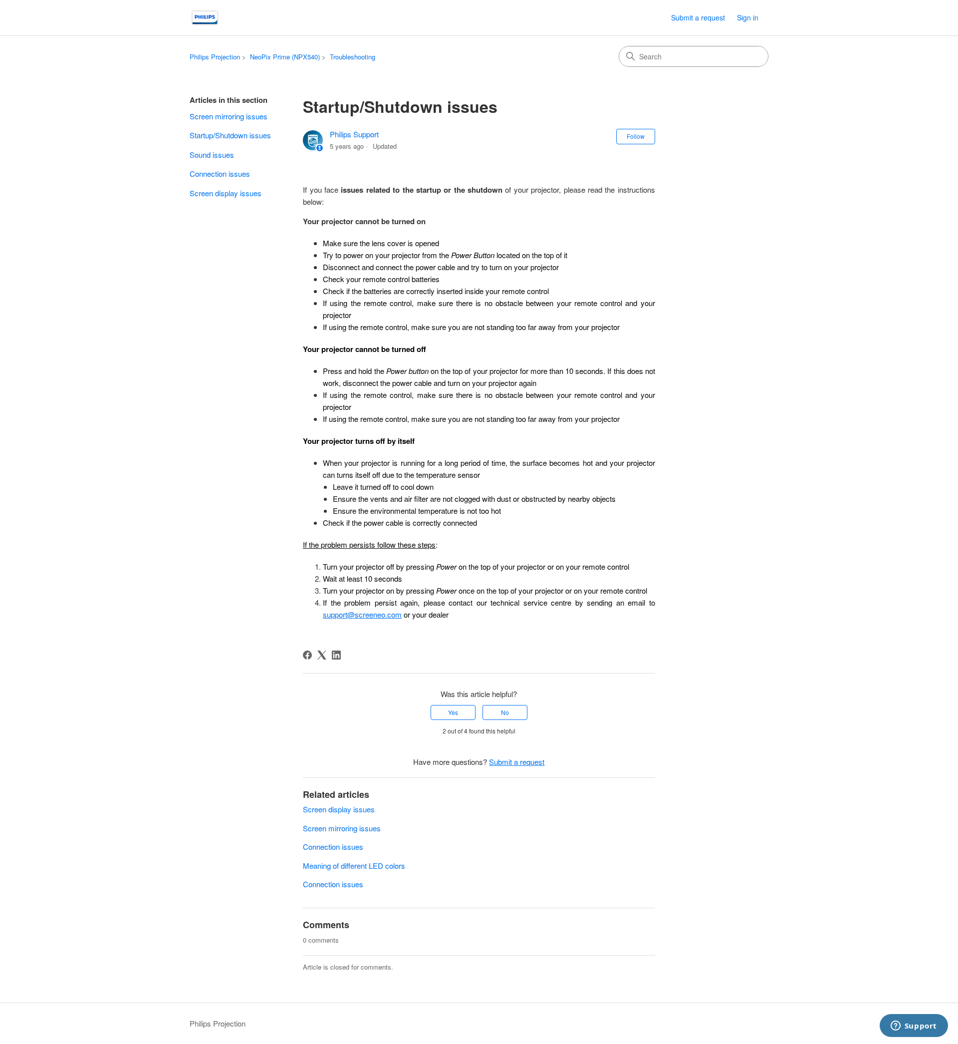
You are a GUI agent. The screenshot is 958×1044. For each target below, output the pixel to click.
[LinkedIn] (336, 655)
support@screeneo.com (362, 614)
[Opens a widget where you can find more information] (913, 1026)
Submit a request (698, 17)
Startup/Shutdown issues (230, 135)
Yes (453, 712)
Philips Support (354, 134)
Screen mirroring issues (228, 116)
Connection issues (220, 173)
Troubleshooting (352, 56)
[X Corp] (321, 655)
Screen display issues (225, 193)
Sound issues (212, 154)
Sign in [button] (747, 17)
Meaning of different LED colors (354, 865)
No (505, 712)
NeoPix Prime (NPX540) (285, 56)
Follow (636, 136)
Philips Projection (215, 56)
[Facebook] (307, 655)
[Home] (205, 17)
